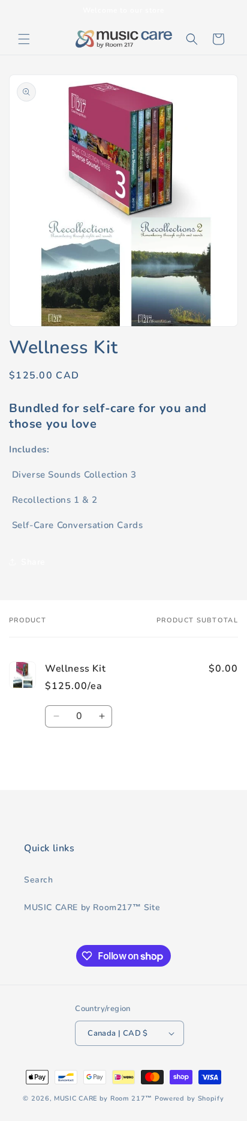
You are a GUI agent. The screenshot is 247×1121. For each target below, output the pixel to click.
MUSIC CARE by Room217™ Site (92, 907)
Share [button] (33, 562)
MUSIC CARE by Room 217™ (103, 1098)
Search (38, 880)
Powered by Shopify (189, 1098)
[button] (24, 39)
